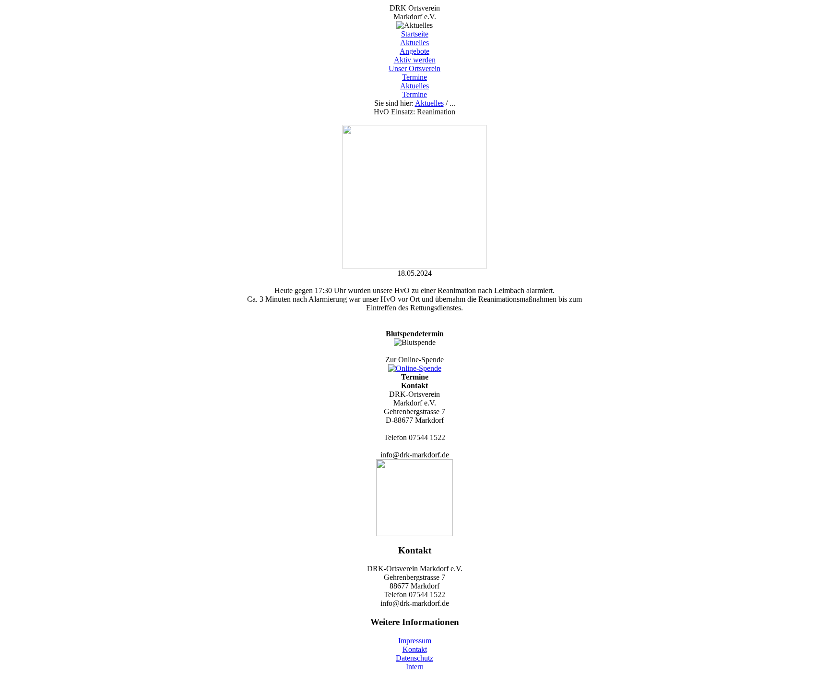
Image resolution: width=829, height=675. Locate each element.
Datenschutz (414, 658)
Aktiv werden (415, 60)
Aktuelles (414, 42)
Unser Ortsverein (414, 68)
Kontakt (415, 649)
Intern (415, 667)
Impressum (414, 641)
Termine (414, 77)
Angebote (414, 51)
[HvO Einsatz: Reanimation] (414, 266)
